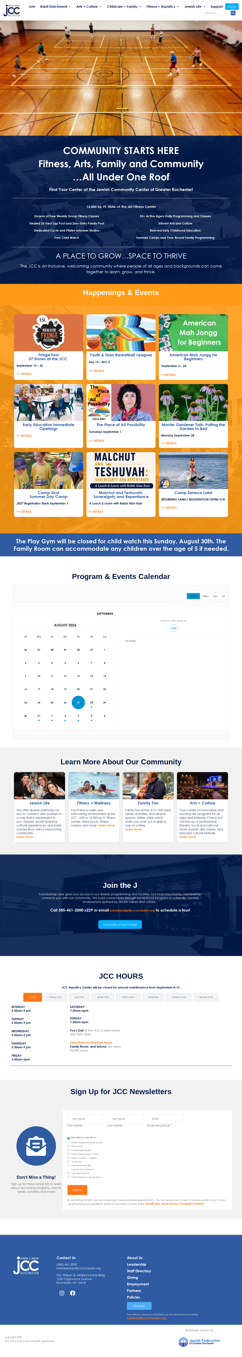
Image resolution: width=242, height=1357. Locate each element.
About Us (135, 1258)
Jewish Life (193, 6)
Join (31, 6)
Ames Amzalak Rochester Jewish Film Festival (86, 1144)
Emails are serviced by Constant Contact (174, 1203)
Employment (138, 1284)
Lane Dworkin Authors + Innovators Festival (82, 1171)
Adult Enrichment (53, 6)
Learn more (24, 837)
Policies (133, 1297)
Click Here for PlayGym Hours (91, 1042)
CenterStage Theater (81, 1150)
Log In (232, 6)
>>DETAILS (168, 375)
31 (38, 716)
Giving (132, 1277)
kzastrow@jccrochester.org (146, 1318)
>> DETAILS (24, 374)
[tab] (32, 997)
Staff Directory (139, 1271)
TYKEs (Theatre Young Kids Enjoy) (86, 1177)
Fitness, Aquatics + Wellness (84, 1158)
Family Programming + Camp (85, 1154)
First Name (74, 1125)
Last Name (114, 1125)
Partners (134, 1291)
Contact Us (66, 1258)
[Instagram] (61, 1293)
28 (91, 702)
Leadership (136, 1264)
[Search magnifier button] (233, 13)
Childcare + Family (122, 6)
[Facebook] (72, 1293)
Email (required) (159, 1125)
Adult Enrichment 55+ (81, 1165)
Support (217, 6)
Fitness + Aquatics (161, 6)
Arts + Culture (87, 6)
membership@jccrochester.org (132, 910)
